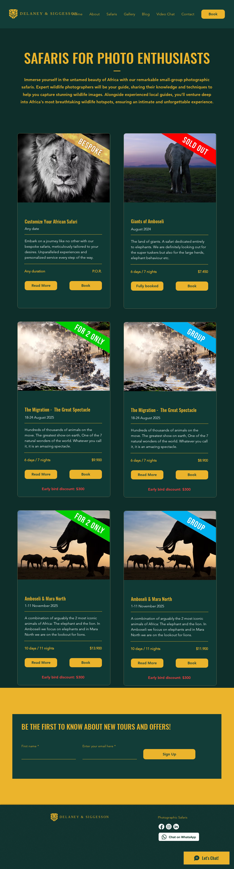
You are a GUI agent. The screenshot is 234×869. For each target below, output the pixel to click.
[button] (147, 286)
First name (29, 746)
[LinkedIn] (176, 826)
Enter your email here (97, 746)
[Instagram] (169, 826)
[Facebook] (161, 826)
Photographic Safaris (172, 817)
